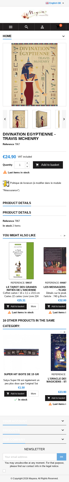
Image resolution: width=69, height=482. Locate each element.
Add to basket (47, 165)
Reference (8, 144)
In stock (7, 225)
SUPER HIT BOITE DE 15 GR (21, 374)
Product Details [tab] (17, 203)
